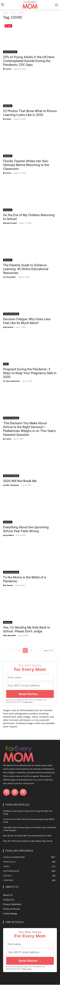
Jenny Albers (8, 535)
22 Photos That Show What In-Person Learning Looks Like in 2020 (30, 113)
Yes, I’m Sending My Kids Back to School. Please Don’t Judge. (26, 629)
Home (5, 12)
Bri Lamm (7, 69)
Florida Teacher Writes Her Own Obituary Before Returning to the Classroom (26, 165)
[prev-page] (6, 650)
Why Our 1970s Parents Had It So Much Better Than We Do (27, 841)
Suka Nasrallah (9, 635)
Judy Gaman (8, 327)
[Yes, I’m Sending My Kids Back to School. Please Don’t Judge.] (30, 608)
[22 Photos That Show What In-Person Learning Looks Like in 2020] (30, 92)
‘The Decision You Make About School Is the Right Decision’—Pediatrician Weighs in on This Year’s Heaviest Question (29, 429)
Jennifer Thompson (11, 485)
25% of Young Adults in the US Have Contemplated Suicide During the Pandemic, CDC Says (28, 61)
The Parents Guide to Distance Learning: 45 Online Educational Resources (25, 269)
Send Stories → (30, 694)
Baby (6, 364)
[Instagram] (14, 792)
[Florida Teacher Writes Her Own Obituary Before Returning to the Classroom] (30, 142)
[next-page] (37, 650)
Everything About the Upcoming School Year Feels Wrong (26, 529)
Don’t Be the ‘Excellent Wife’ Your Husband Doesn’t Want (27, 835)
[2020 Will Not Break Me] (30, 462)
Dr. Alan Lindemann (11, 381)
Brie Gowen (8, 585)
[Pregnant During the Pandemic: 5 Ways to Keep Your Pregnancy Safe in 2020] (30, 350)
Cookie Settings (10, 913)
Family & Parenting (11, 314)
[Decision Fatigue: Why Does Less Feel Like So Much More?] (30, 300)
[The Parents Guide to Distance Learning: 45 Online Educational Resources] (30, 246)
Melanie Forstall (10, 223)
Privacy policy (28, 702)
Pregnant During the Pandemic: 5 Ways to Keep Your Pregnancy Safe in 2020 (29, 373)
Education (7, 106)
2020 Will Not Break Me (20, 481)
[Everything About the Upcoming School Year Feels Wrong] (30, 508)
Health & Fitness (10, 52)
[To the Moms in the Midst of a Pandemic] (30, 558)
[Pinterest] (23, 792)
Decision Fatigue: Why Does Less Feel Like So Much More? (27, 321)
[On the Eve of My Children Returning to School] (30, 196)
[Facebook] (6, 792)
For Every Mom (9, 277)
